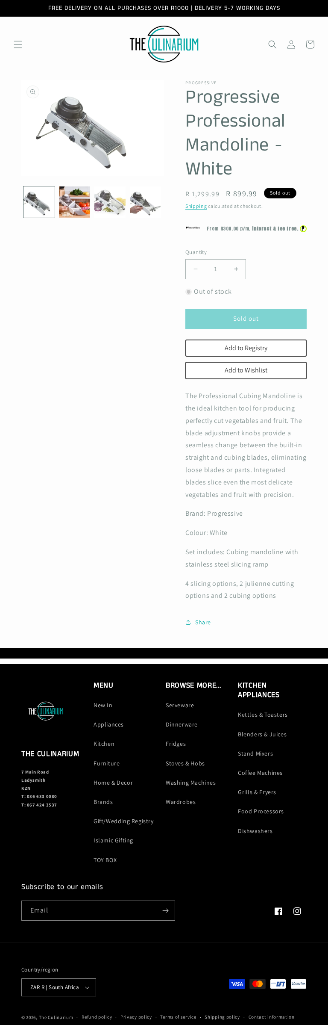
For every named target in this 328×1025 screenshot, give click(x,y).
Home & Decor (113, 782)
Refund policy (97, 1017)
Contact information (272, 1017)
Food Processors (261, 811)
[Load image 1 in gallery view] (39, 202)
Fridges (176, 743)
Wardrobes (181, 802)
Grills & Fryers (257, 792)
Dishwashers (255, 831)
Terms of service (178, 1017)
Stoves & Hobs (185, 763)
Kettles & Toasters (263, 714)
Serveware (180, 705)
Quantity (196, 252)
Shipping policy (222, 1017)
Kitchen (104, 743)
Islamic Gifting (113, 840)
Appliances (109, 724)
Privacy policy (136, 1017)
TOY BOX (105, 860)
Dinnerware (182, 724)
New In (103, 705)
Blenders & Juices (262, 734)
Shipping (196, 206)
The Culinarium (56, 1017)
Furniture (107, 763)
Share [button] (203, 622)
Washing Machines (191, 782)
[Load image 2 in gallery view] (74, 202)
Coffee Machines (260, 773)
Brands (103, 802)
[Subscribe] (165, 911)
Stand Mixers (255, 753)
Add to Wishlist (246, 370)
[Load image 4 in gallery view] (145, 202)
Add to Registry (246, 347)
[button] (18, 44)
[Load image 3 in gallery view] (110, 202)
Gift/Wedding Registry (124, 821)
